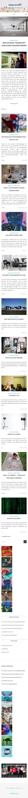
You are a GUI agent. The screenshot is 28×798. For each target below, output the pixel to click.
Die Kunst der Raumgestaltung (14, 275)
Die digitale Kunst (14, 518)
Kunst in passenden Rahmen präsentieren (11, 628)
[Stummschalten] (22, 776)
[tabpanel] (14, 27)
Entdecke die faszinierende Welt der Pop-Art (12, 625)
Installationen (14, 21)
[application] (14, 771)
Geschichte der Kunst (14, 185)
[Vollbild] (24, 776)
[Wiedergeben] (3, 776)
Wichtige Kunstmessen (14, 358)
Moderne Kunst (14, 40)
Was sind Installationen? (14, 319)
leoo (5, 109)
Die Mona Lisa (14, 395)
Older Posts (6, 536)
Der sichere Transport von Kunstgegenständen (13, 621)
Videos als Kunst (14, 434)
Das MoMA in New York (14, 235)
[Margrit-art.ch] (14, 5)
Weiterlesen (14, 31)
